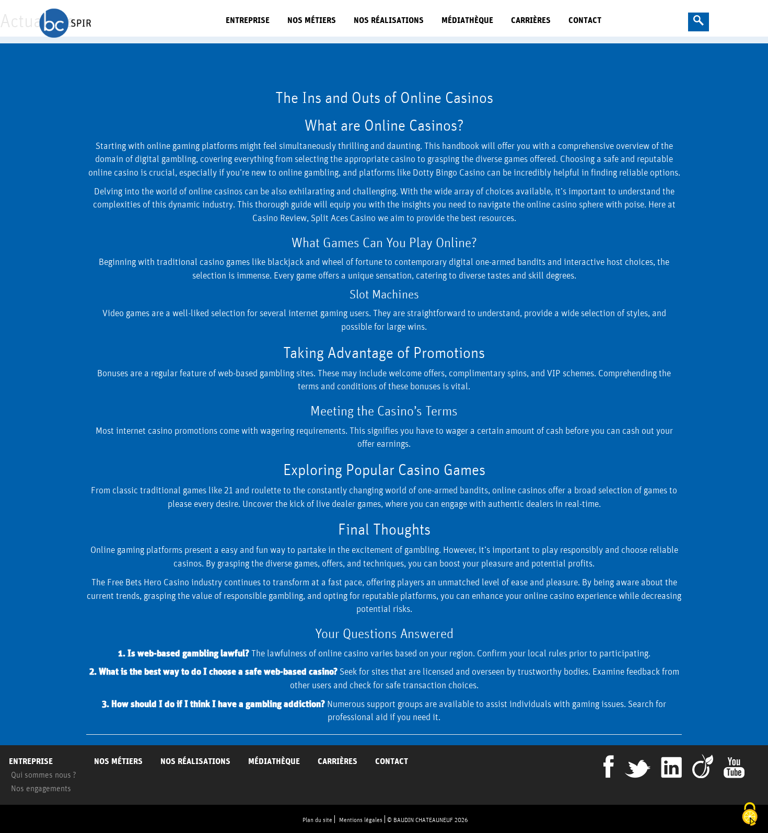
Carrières (531, 20)
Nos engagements (41, 788)
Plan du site (317, 819)
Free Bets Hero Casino (148, 581)
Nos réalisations (389, 20)
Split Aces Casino (343, 217)
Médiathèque (467, 20)
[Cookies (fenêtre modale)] (749, 815)
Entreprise (248, 20)
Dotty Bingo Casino (449, 172)
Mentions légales (360, 819)
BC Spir (114, 22)
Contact (584, 20)
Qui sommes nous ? (43, 774)
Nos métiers (311, 20)
